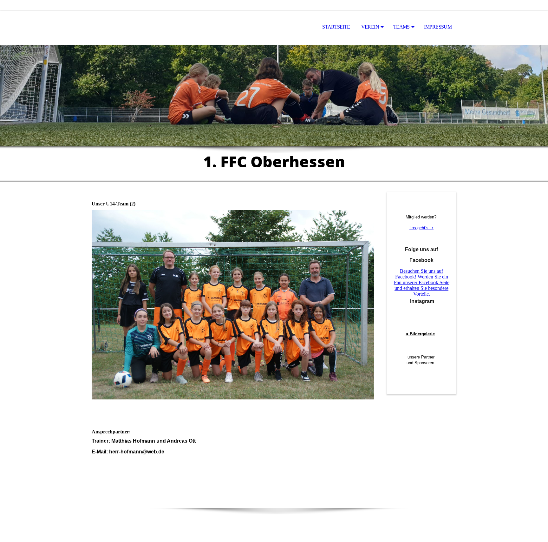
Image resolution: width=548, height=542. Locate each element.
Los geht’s (419, 227)
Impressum (438, 27)
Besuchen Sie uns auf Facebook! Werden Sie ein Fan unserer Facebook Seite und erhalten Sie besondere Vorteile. (421, 282)
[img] (123, 27)
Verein (370, 27)
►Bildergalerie (420, 333)
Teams (401, 27)
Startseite (336, 27)
